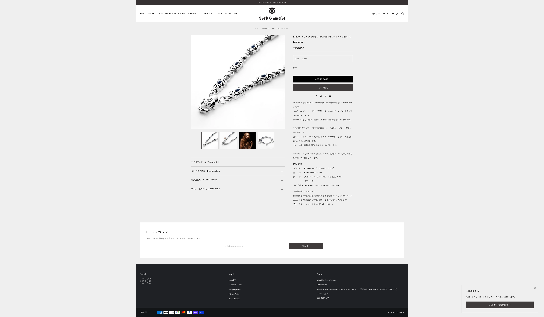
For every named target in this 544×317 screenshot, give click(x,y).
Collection (170, 13)
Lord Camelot (299, 41)
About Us (192, 13)
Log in (385, 13)
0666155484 (322, 284)
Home (142, 13)
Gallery (181, 13)
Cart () (395, 13)
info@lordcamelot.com (326, 280)
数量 (295, 67)
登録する (304, 246)
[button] (209, 140)
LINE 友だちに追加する (498, 305)
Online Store (154, 13)
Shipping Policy (235, 289)
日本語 (375, 13)
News (220, 13)
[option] (238, 82)
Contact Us (207, 13)
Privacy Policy (234, 294)
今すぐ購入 (323, 87)
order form (231, 13)
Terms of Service (236, 284)
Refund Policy (234, 298)
